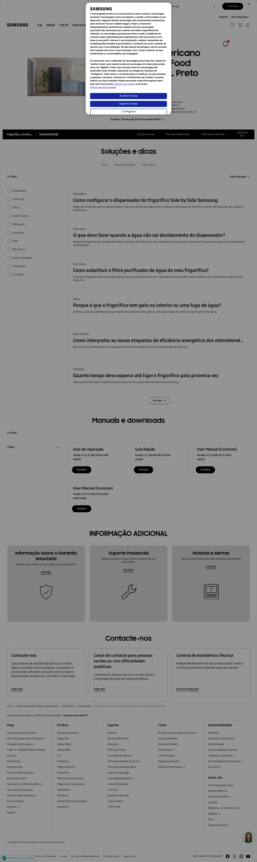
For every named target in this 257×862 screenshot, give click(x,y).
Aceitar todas (129, 96)
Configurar (129, 111)
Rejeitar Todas (128, 104)
